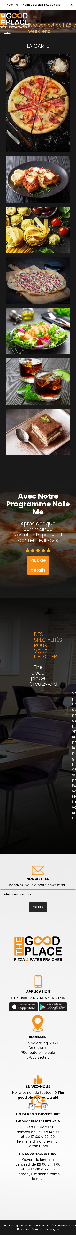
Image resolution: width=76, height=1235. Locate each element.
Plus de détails (38, 565)
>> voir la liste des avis (46, 5)
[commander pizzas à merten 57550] (38, 949)
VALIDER (38, 907)
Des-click (23, 1229)
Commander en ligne (45, 1229)
